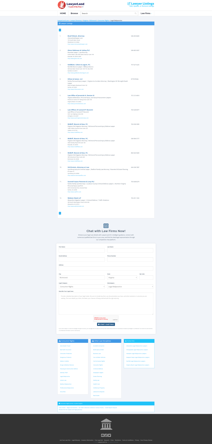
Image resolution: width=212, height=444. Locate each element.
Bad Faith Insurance (65, 349)
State (108, 274)
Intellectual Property (99, 388)
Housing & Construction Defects (69, 369)
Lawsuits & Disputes (98, 391)
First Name (62, 247)
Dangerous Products (65, 357)
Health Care (96, 384)
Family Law (96, 380)
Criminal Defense (98, 369)
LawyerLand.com (63, 20)
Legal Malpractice (65, 376)
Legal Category (63, 283)
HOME (63, 13)
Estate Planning (97, 376)
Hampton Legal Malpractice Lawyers (136, 353)
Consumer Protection (66, 353)
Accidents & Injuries (98, 346)
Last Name (110, 247)
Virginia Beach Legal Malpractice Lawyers (137, 365)
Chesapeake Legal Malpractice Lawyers (137, 349)
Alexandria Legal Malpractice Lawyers (136, 346)
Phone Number (111, 256)
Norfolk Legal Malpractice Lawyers (135, 361)
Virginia (85, 20)
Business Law (97, 353)
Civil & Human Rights (99, 361)
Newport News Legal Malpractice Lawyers (137, 357)
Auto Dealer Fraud (65, 346)
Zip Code (142, 274)
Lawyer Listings (142, 3)
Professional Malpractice (67, 388)
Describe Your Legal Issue (66, 291)
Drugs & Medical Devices (67, 365)
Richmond (93, 20)
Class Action (62, 407)
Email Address (63, 256)
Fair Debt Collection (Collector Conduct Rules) (91, 407)
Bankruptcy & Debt (98, 349)
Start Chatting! (107, 324)
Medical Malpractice (65, 384)
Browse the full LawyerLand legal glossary (70, 409)
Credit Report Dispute (111, 407)
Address (61, 265)
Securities (63, 391)
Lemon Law (63, 380)
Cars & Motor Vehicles (99, 357)
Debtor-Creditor (64, 361)
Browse (74, 13)
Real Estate (96, 395)
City (60, 274)
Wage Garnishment (72, 407)
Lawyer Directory (76, 20)
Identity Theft (64, 372)
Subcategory (110, 283)
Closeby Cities (130, 341)
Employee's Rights (98, 372)
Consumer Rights (103, 20)
